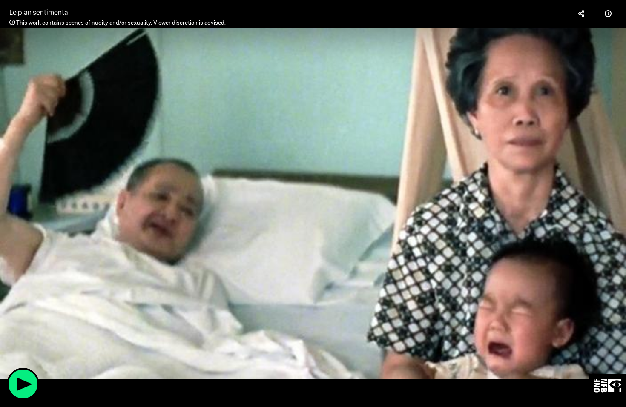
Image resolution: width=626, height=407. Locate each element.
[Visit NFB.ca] (607, 386)
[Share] (581, 13)
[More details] (608, 13)
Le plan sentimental (39, 13)
